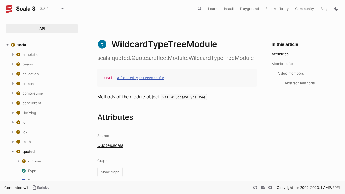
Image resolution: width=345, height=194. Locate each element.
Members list (283, 63)
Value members (291, 73)
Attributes (280, 54)
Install (229, 8)
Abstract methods (300, 83)
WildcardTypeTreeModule (140, 77)
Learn (213, 8)
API (42, 28)
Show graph (110, 172)
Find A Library (277, 8)
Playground (249, 8)
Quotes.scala (110, 145)
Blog (324, 8)
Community (304, 8)
